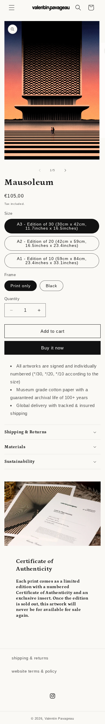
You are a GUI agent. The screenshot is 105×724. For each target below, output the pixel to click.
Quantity (12, 299)
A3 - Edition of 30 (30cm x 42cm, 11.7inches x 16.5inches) (52, 226)
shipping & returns (30, 658)
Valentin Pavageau (59, 718)
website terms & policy (34, 671)
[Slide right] (65, 170)
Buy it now (52, 347)
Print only (20, 285)
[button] (11, 7)
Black (51, 285)
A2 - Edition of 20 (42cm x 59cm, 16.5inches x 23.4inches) (52, 243)
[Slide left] (39, 170)
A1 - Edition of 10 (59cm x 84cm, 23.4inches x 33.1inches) (52, 260)
